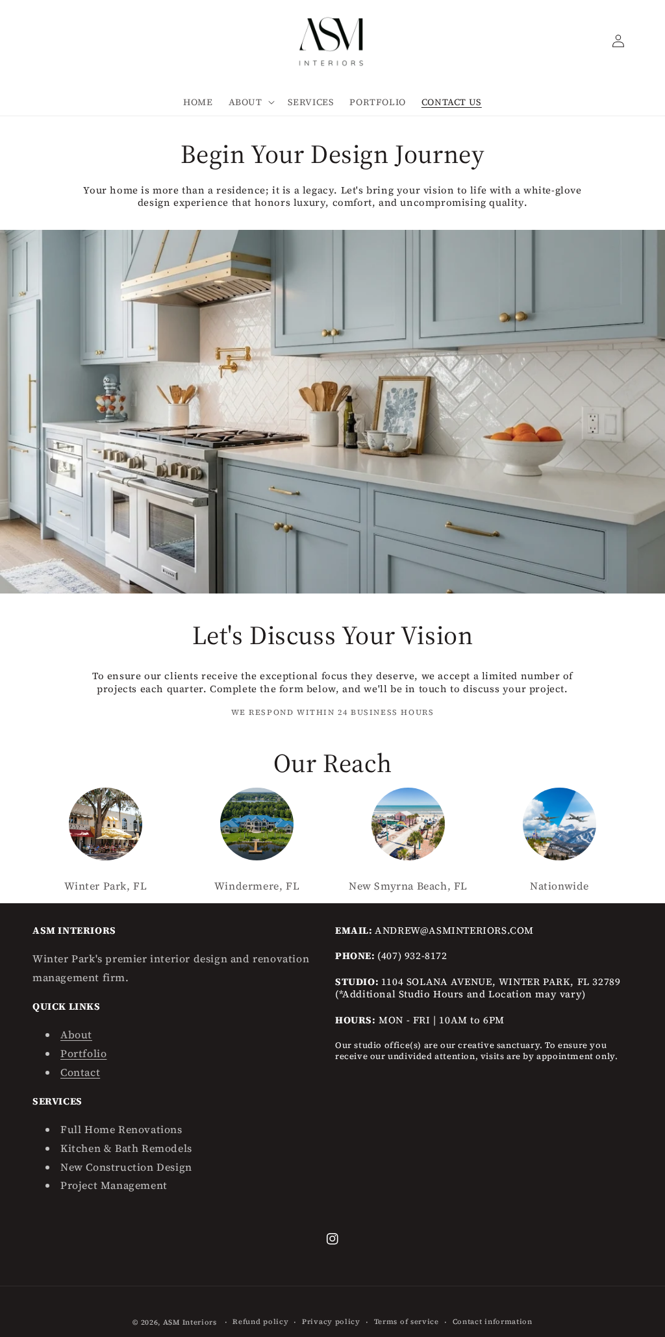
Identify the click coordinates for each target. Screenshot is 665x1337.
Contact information (493, 1322)
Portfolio (83, 1053)
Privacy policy (331, 1322)
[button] (250, 102)
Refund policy (260, 1322)
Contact (80, 1072)
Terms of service (406, 1322)
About (76, 1034)
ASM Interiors (190, 1322)
